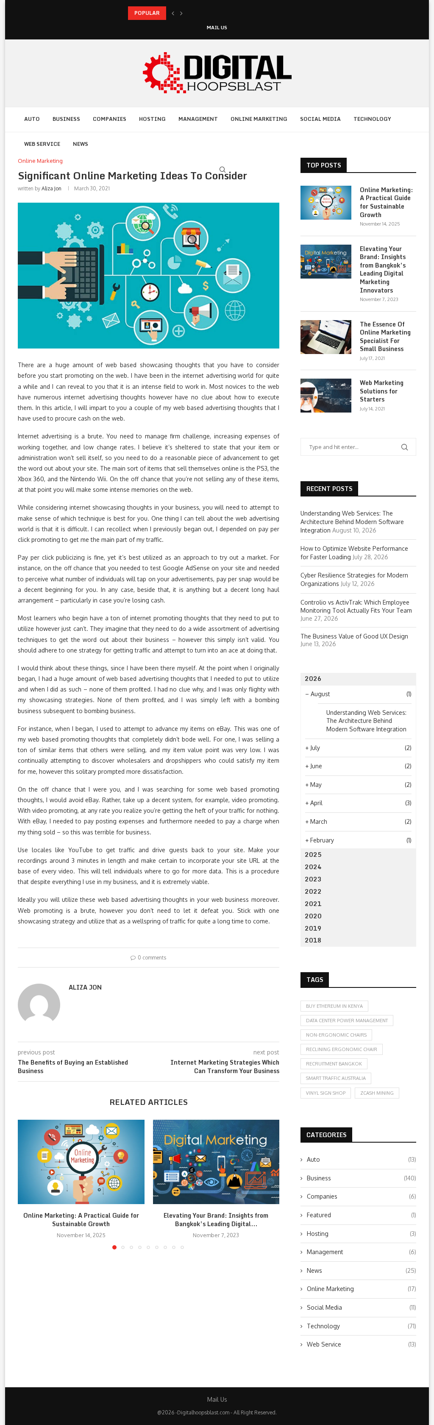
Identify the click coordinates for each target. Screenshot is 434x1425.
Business (66, 119)
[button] (173, 13)
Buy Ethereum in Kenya (334, 1006)
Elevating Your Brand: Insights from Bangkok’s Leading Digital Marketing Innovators (383, 270)
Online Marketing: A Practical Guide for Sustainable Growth (81, 1219)
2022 (313, 891)
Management (198, 119)
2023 (313, 879)
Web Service (42, 144)
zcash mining (377, 1093)
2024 (313, 867)
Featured (361, 1215)
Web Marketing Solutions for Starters (381, 391)
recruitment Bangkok (334, 1064)
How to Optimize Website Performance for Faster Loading (200, 13)
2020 (313, 916)
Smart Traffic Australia (336, 1078)
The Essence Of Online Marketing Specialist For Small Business (385, 336)
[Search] (222, 169)
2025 (313, 854)
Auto (32, 119)
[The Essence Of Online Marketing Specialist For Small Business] (325, 337)
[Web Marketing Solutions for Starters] (325, 396)
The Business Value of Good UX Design (354, 636)
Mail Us (217, 27)
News (80, 144)
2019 (313, 928)
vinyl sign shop (325, 1093)
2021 (313, 904)
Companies (109, 119)
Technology (372, 119)
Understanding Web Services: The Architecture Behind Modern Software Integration (352, 521)
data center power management (347, 1020)
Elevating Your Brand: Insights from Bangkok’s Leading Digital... (216, 1219)
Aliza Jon (51, 188)
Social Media (320, 119)
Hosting (152, 119)
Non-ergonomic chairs (336, 1035)
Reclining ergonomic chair (341, 1049)
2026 (313, 678)
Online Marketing (259, 119)
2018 (313, 940)
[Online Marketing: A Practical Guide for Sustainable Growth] (81, 1162)
